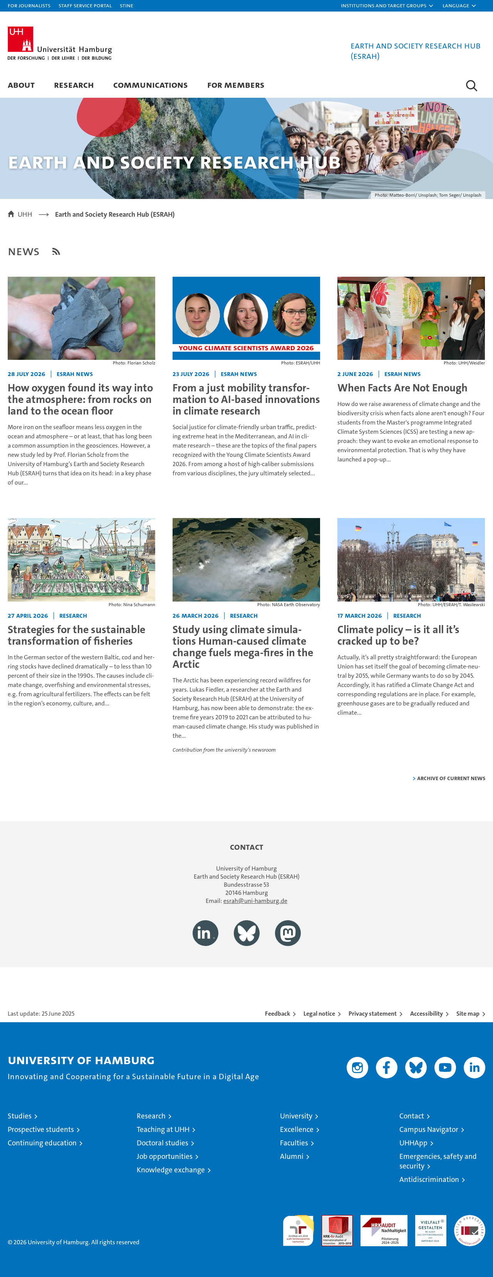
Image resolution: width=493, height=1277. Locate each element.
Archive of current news (451, 778)
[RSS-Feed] (56, 251)
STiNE (126, 5)
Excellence (297, 1129)
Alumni (292, 1156)
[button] (387, 6)
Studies (20, 1116)
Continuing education (42, 1143)
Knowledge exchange (171, 1170)
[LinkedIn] (205, 933)
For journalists (29, 5)
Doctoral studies (162, 1143)
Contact (411, 1116)
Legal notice (319, 1014)
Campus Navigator (428, 1129)
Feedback (277, 1014)
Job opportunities (165, 1156)
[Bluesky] (247, 933)
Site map (468, 1014)
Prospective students (41, 1129)
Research (74, 84)
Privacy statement (373, 1014)
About (21, 84)
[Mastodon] (288, 933)
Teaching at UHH (163, 1129)
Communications (150, 84)
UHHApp (413, 1143)
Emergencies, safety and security (438, 1161)
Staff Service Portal (85, 5)
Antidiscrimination (429, 1179)
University (296, 1116)
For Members (236, 84)
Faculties (294, 1143)
